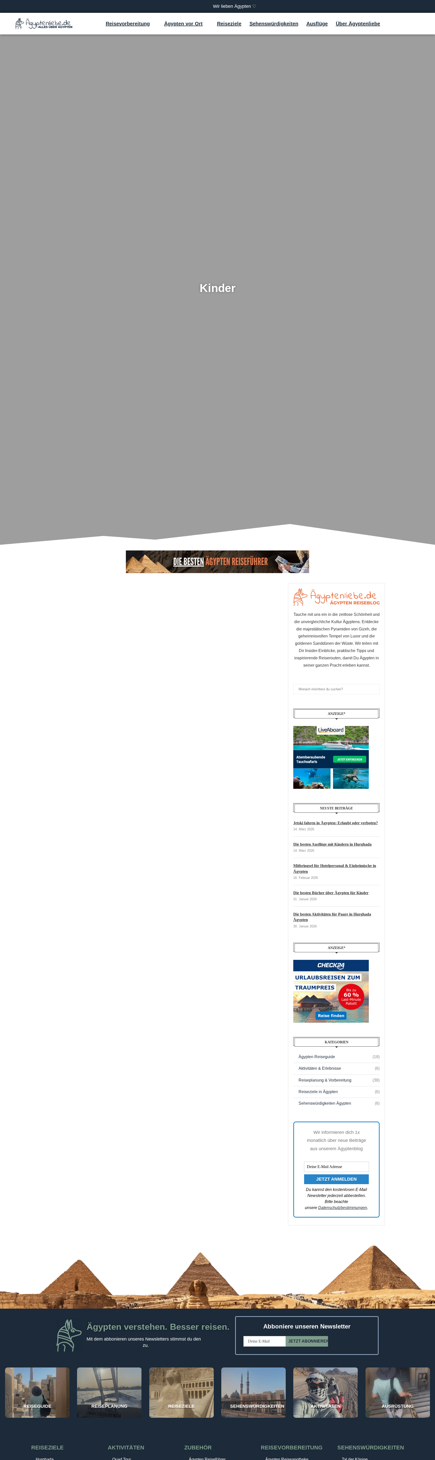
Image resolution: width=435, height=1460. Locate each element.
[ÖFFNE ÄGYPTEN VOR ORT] (206, 23)
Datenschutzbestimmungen (342, 1208)
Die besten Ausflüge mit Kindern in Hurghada (332, 844)
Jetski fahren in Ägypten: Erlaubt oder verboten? (335, 823)
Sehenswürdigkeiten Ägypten (339, 1103)
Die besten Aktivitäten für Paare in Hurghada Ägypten (332, 917)
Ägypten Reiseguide (339, 1057)
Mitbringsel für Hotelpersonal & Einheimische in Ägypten (334, 868)
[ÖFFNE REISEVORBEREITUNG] (153, 23)
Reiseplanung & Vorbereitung (339, 1080)
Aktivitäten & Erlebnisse (339, 1068)
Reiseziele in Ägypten (339, 1092)
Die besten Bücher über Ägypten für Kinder (331, 893)
